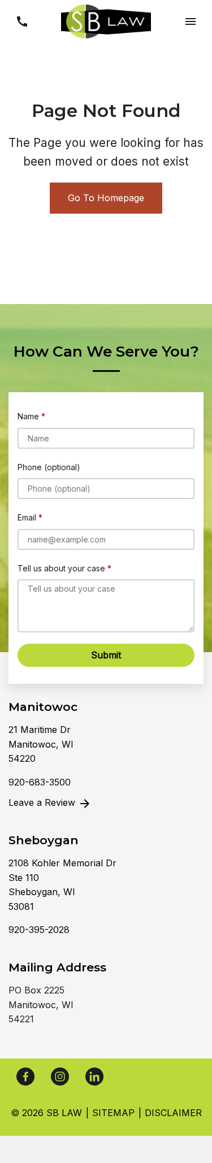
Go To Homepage (106, 197)
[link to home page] (106, 20)
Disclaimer (173, 1112)
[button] (21, 21)
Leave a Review (43, 802)
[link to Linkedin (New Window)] (94, 1076)
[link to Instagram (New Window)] (60, 1076)
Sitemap (113, 1112)
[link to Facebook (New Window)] (25, 1076)
